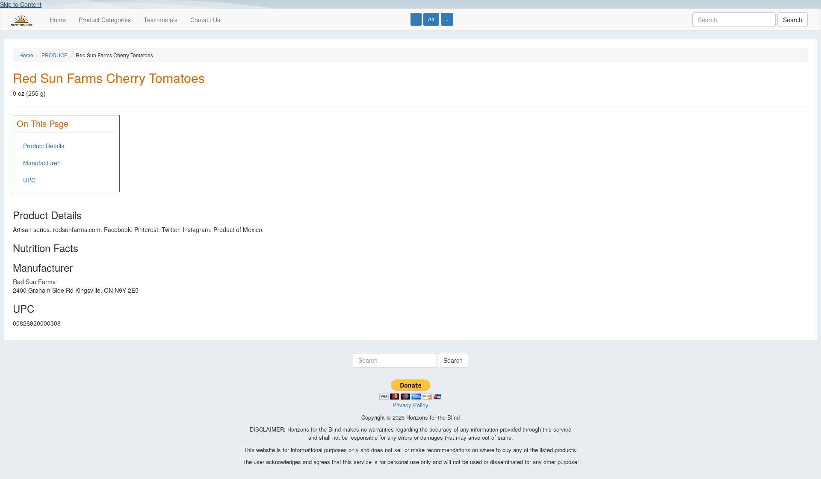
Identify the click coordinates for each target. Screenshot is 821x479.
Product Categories (105, 19)
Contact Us (205, 19)
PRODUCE (54, 55)
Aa (431, 19)
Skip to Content (20, 4)
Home (58, 19)
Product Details (43, 145)
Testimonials (160, 19)
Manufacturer (41, 163)
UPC (29, 180)
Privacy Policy (410, 405)
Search (792, 19)
